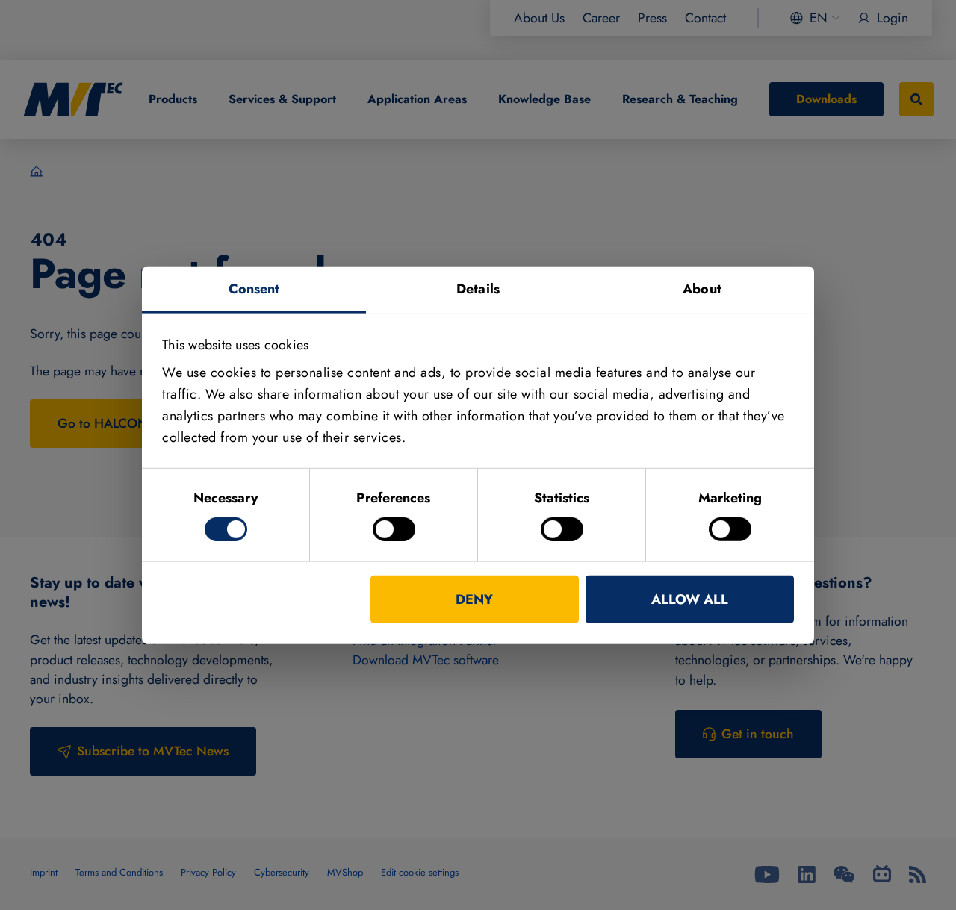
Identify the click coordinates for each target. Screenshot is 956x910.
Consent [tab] (254, 288)
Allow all (689, 599)
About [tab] (702, 288)
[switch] (394, 529)
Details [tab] (478, 288)
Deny (474, 599)
